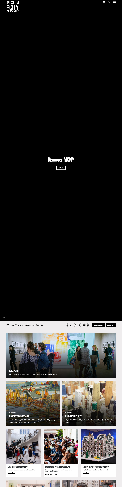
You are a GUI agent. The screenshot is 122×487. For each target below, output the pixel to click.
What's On (14, 371)
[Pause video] (3, 317)
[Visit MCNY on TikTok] (71, 325)
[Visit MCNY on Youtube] (84, 325)
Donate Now (110, 325)
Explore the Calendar (51, 474)
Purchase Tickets (98, 325)
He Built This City (73, 416)
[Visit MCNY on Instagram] (66, 325)
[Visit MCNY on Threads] (79, 325)
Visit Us (60, 167)
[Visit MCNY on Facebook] (75, 325)
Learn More (11, 473)
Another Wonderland (19, 416)
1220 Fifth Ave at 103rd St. (27, 325)
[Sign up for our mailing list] (88, 325)
